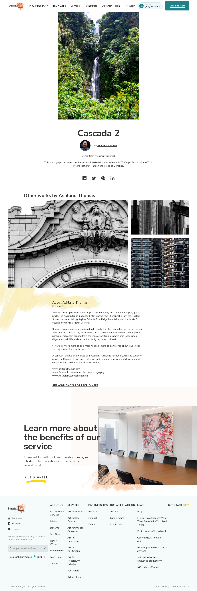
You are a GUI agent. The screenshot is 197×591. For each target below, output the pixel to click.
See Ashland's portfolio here (75, 385)
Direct (91, 524)
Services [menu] (75, 6)
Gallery (114, 511)
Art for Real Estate (73, 519)
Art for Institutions (73, 549)
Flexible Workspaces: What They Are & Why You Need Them (152, 521)
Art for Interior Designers (75, 529)
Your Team (56, 557)
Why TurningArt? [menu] (38, 6)
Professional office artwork (152, 531)
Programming (57, 550)
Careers (54, 563)
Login (132, 6)
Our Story (55, 534)
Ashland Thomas (107, 145)
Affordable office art (148, 567)
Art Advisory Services (57, 513)
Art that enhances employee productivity (149, 559)
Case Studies (117, 518)
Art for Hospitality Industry (73, 561)
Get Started (177, 5)
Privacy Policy (162, 586)
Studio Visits (117, 524)
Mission (54, 521)
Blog (140, 511)
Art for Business (76, 511)
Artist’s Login (74, 577)
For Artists (73, 570)
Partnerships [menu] (90, 6)
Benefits (54, 528)
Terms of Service (181, 586)
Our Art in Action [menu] (111, 6)
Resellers (93, 511)
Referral (92, 518)
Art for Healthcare (73, 539)
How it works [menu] (59, 6)
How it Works (53, 542)
